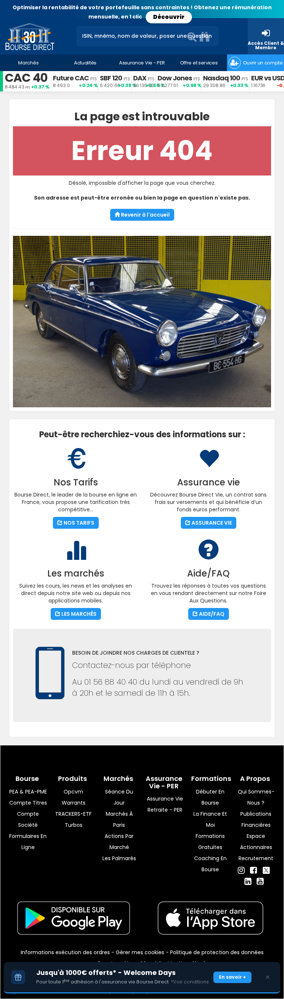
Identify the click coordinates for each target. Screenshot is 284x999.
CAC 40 (26, 77)
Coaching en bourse (210, 864)
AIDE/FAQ (211, 614)
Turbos (73, 825)
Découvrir (169, 17)
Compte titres (28, 802)
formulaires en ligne (28, 841)
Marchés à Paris (119, 819)
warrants (73, 802)
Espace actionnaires (256, 841)
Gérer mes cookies (140, 952)
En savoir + (232, 977)
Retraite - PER (165, 809)
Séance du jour (119, 797)
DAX (139, 78)
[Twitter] (266, 869)
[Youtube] (260, 881)
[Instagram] (241, 870)
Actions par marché (119, 841)
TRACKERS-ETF (73, 814)
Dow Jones (175, 78)
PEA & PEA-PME (28, 791)
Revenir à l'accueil (145, 214)
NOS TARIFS (78, 523)
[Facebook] (253, 870)
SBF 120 (111, 78)
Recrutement (256, 858)
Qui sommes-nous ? (256, 797)
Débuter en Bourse (210, 797)
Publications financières (255, 819)
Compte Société (28, 819)
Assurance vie (165, 798)
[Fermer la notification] (268, 977)
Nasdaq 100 (221, 78)
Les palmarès (119, 858)
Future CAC (71, 78)
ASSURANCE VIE (211, 523)
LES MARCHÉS (78, 614)
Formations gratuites (210, 841)
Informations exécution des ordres (65, 952)
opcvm (73, 791)
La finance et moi (210, 819)
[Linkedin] (247, 881)
